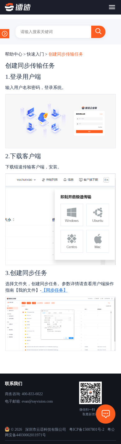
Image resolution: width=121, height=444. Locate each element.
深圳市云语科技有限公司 (45, 429)
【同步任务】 (55, 290)
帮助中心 (13, 54)
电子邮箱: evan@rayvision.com (29, 401)
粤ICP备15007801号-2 (86, 429)
